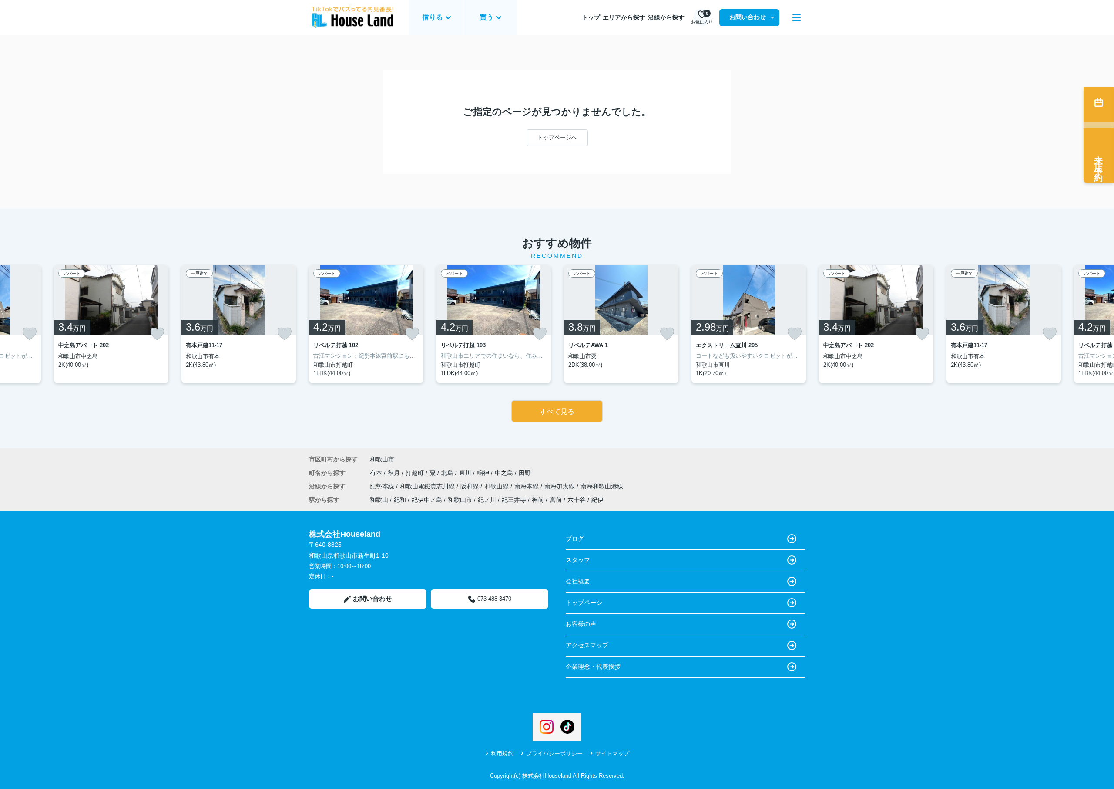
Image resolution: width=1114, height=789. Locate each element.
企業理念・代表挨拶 (593, 666)
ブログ (575, 538)
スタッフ (578, 559)
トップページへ (557, 137)
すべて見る (557, 411)
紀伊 (597, 499)
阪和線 (470, 486)
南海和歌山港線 (601, 486)
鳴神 (484, 472)
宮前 (556, 499)
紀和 (400, 499)
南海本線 (527, 486)
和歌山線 (497, 486)
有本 (377, 472)
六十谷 (576, 499)
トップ (591, 17)
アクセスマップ (587, 645)
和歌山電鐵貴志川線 (428, 486)
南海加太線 (560, 486)
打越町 (416, 472)
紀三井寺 (514, 499)
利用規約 (502, 753)
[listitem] (366, 324)
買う (486, 17)
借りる (432, 17)
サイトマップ (612, 753)
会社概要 (578, 581)
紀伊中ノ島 (427, 499)
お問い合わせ (747, 17)
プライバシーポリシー (554, 753)
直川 (466, 472)
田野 (525, 472)
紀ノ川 (487, 499)
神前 (538, 499)
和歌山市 (382, 459)
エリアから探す (624, 17)
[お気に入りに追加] (30, 333)
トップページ (584, 602)
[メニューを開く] (796, 17)
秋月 (395, 472)
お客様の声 (581, 623)
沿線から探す (666, 17)
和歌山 (379, 499)
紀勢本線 (383, 486)
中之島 (505, 472)
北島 (448, 472)
